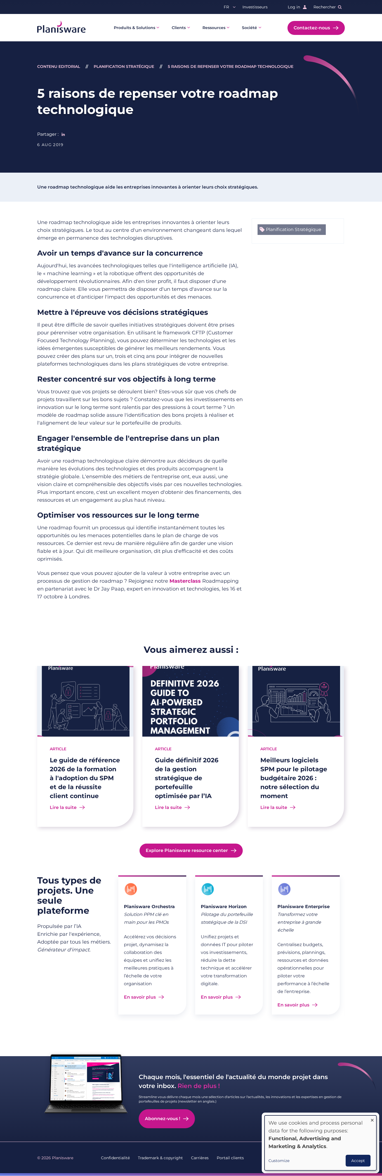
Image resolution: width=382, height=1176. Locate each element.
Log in (294, 6)
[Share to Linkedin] (63, 134)
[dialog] (320, 1142)
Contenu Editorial (58, 66)
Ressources (213, 27)
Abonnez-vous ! (162, 1118)
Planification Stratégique (124, 66)
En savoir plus (140, 997)
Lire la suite (63, 807)
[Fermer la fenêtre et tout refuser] (372, 1118)
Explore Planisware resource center (187, 850)
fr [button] (226, 6)
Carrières (200, 1157)
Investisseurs (255, 6)
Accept (358, 1160)
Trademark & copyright (160, 1157)
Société (249, 27)
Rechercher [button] (324, 6)
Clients (179, 27)
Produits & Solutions (134, 27)
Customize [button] (278, 1160)
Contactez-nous (312, 27)
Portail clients (230, 1157)
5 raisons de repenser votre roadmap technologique (230, 66)
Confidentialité (115, 1157)
